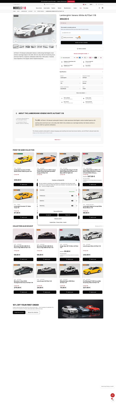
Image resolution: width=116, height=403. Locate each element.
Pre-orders (85, 8)
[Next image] (54, 28)
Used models (47, 8)
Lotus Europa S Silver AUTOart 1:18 (92, 246)
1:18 (35, 11)
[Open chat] (113, 395)
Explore (53, 8)
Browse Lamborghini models (80, 53)
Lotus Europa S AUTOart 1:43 (44, 281)
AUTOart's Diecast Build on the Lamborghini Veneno (22, 119)
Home (14, 11)
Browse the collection (33, 312)
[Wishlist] (96, 4)
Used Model (63, 88)
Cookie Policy (53, 222)
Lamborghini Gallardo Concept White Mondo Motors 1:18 (92, 207)
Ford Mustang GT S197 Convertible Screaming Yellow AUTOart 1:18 (92, 281)
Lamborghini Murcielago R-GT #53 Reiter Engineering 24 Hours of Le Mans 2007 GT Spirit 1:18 (69, 171)
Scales (75, 8)
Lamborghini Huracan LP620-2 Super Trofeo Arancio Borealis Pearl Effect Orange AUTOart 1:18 (46, 171)
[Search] (44, 4)
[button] (76, 180)
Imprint (64, 222)
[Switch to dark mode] (99, 8)
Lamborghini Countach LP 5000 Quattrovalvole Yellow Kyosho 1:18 (22, 170)
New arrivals (39, 8)
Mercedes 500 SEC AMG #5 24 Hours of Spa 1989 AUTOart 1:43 (22, 246)
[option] (15, 46)
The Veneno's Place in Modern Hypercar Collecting (22, 123)
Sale (81, 8)
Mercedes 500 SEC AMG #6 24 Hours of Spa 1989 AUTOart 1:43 (45, 246)
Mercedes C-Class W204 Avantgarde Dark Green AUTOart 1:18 (23, 281)
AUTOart (30, 11)
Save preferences (58, 211)
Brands (59, 8)
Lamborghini (24, 11)
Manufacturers (67, 8)
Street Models (40, 11)
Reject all (67, 215)
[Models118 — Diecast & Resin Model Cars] (19, 8)
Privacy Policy (59, 222)
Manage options (58, 218)
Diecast (84, 83)
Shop (18, 11)
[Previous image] (15, 28)
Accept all (48, 215)
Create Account (71, 1)
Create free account (19, 312)
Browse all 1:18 (98, 226)
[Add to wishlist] (32, 154)
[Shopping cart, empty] (102, 8)
